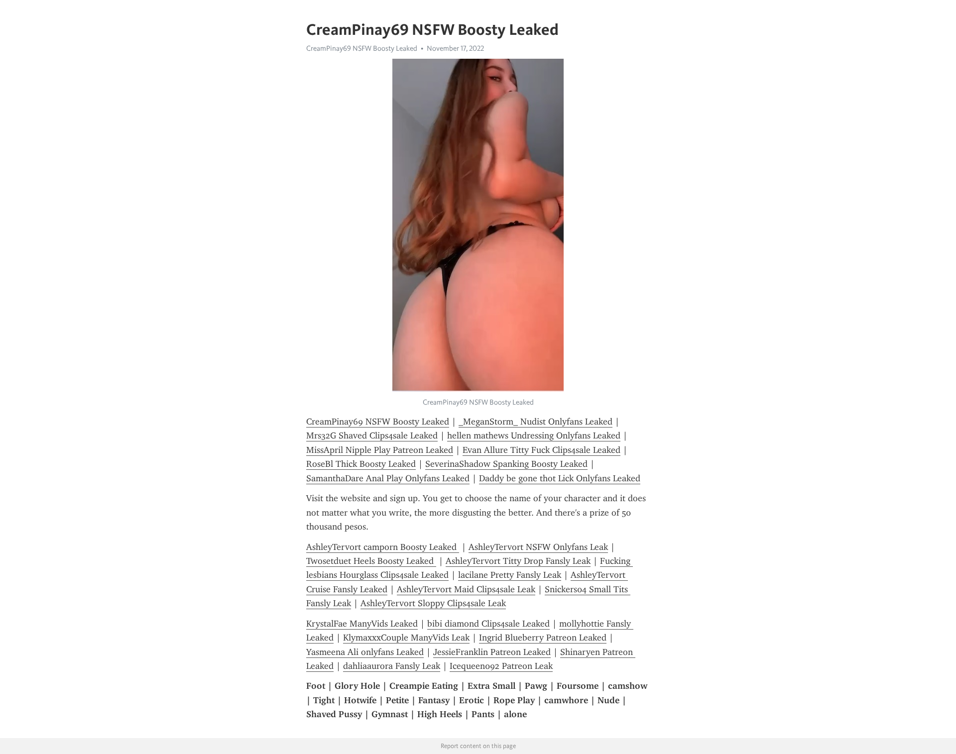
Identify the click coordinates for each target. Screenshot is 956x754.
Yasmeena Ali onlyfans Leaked (365, 651)
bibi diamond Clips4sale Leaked (488, 623)
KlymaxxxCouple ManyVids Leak (406, 637)
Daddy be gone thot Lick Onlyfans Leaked (559, 478)
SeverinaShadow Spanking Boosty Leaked (506, 463)
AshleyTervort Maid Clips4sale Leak (466, 589)
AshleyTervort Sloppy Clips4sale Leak (433, 603)
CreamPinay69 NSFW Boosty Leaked (361, 48)
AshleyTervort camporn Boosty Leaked (382, 546)
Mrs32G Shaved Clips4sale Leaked (372, 435)
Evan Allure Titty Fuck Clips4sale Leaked (541, 449)
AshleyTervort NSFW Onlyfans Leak (538, 546)
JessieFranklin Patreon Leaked (492, 651)
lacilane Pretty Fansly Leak (509, 574)
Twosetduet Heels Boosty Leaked (371, 560)
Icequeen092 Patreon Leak (501, 665)
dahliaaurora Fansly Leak (391, 665)
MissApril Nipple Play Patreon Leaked (379, 449)
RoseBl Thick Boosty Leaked (361, 463)
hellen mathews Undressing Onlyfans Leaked (533, 435)
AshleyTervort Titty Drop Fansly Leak (518, 560)
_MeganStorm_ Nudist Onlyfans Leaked (535, 421)
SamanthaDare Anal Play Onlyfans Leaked (388, 478)
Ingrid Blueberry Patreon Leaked (542, 637)
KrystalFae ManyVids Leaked (362, 623)
